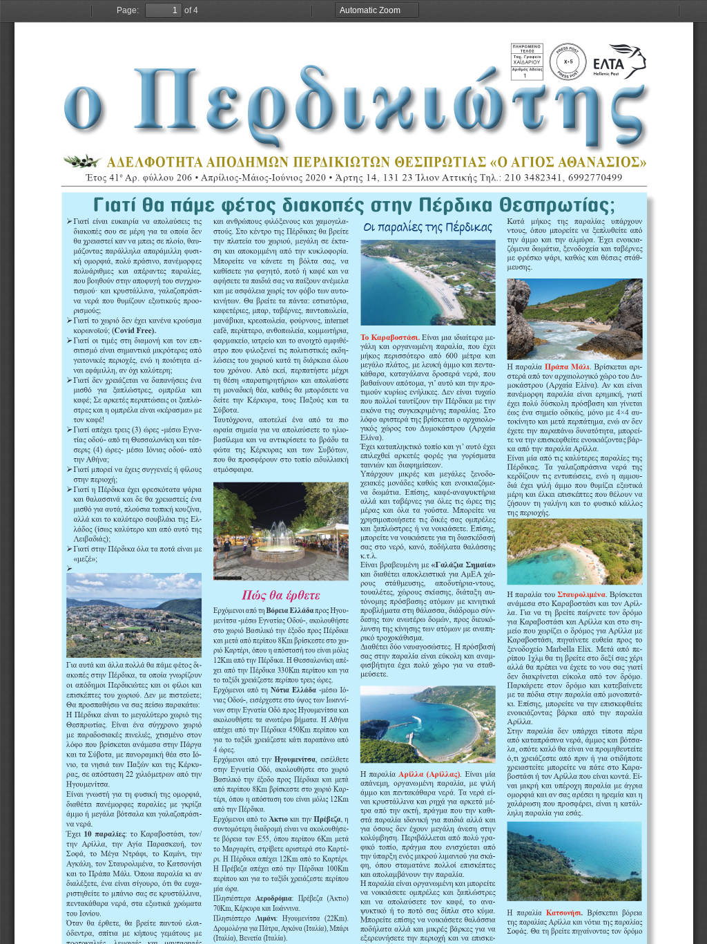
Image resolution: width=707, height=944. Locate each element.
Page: (128, 10)
